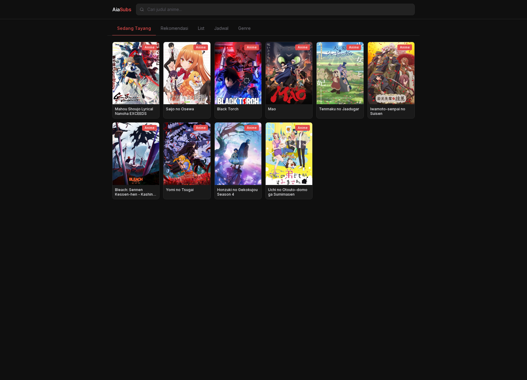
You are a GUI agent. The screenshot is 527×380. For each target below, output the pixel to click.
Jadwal (221, 28)
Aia (121, 9)
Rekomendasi (174, 28)
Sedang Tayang (134, 28)
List (201, 28)
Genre (244, 28)
